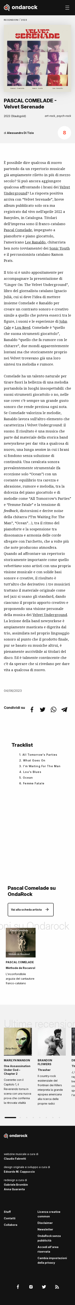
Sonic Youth (59, 248)
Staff (7, 1211)
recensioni (11, 20)
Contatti (9, 1218)
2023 (24, 20)
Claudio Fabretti (15, 1158)
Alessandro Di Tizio (20, 132)
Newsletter (45, 1229)
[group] (18, 1067)
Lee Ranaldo (35, 242)
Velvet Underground (49, 614)
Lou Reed (22, 327)
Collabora (10, 1224)
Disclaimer (45, 1222)
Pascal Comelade (18, 230)
